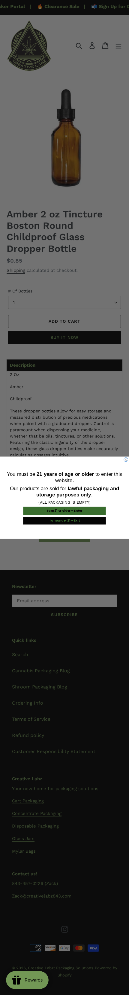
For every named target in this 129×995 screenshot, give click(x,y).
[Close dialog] (126, 459)
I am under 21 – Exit (65, 520)
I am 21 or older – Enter (64, 510)
